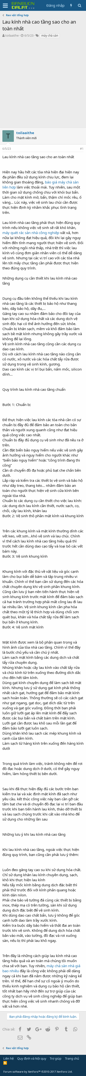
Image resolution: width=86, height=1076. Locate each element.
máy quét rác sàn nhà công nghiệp (30, 232)
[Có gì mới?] (71, 5)
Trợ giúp (55, 1058)
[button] (5, 5)
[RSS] (5, 1062)
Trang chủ (72, 1058)
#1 (82, 149)
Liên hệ (8, 1058)
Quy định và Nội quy (31, 1058)
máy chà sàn (49, 35)
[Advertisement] (43, 84)
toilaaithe (12, 35)
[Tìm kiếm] (79, 5)
